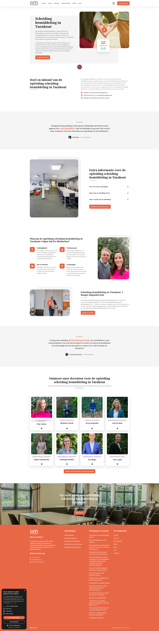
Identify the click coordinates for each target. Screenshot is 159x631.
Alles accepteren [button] (14, 617)
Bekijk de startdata (87, 313)
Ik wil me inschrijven (42, 57)
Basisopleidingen (69, 535)
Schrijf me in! (79, 513)
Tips (115, 550)
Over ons (56, 3)
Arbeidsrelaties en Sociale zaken (73, 544)
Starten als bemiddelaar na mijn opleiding (97, 541)
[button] (14, 626)
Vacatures (116, 553)
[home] (34, 3)
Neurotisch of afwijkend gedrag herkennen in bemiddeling (97, 614)
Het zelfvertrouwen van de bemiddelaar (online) (96, 574)
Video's (74, 3)
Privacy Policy (126, 627)
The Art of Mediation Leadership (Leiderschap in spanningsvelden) (98, 569)
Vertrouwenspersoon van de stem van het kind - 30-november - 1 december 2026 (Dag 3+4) (99, 547)
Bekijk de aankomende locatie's (100, 206)
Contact (116, 535)
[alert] (14, 609)
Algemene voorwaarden (117, 627)
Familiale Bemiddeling (70, 538)
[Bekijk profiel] (41, 407)
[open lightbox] (50, 302)
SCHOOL (44, 3)
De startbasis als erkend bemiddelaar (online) (99, 536)
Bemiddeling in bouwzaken (96, 618)
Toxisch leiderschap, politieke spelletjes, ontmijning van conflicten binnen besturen (99, 603)
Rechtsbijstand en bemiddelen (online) (99, 583)
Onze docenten (65, 3)
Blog (80, 3)
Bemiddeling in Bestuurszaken (72, 547)
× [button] (24, 590)
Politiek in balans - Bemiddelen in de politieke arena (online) (99, 579)
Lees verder (13, 603)
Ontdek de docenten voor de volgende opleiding (79, 471)
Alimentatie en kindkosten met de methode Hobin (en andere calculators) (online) (98, 588)
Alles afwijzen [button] (14, 622)
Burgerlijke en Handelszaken (72, 541)
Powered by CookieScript (14, 627)
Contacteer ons (123, 3)
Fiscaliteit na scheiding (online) (97, 598)
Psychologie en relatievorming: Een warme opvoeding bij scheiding (99, 609)
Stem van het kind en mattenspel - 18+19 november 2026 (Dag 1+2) (98, 553)
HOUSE (50, 3)
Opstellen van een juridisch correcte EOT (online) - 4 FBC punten (99, 594)
